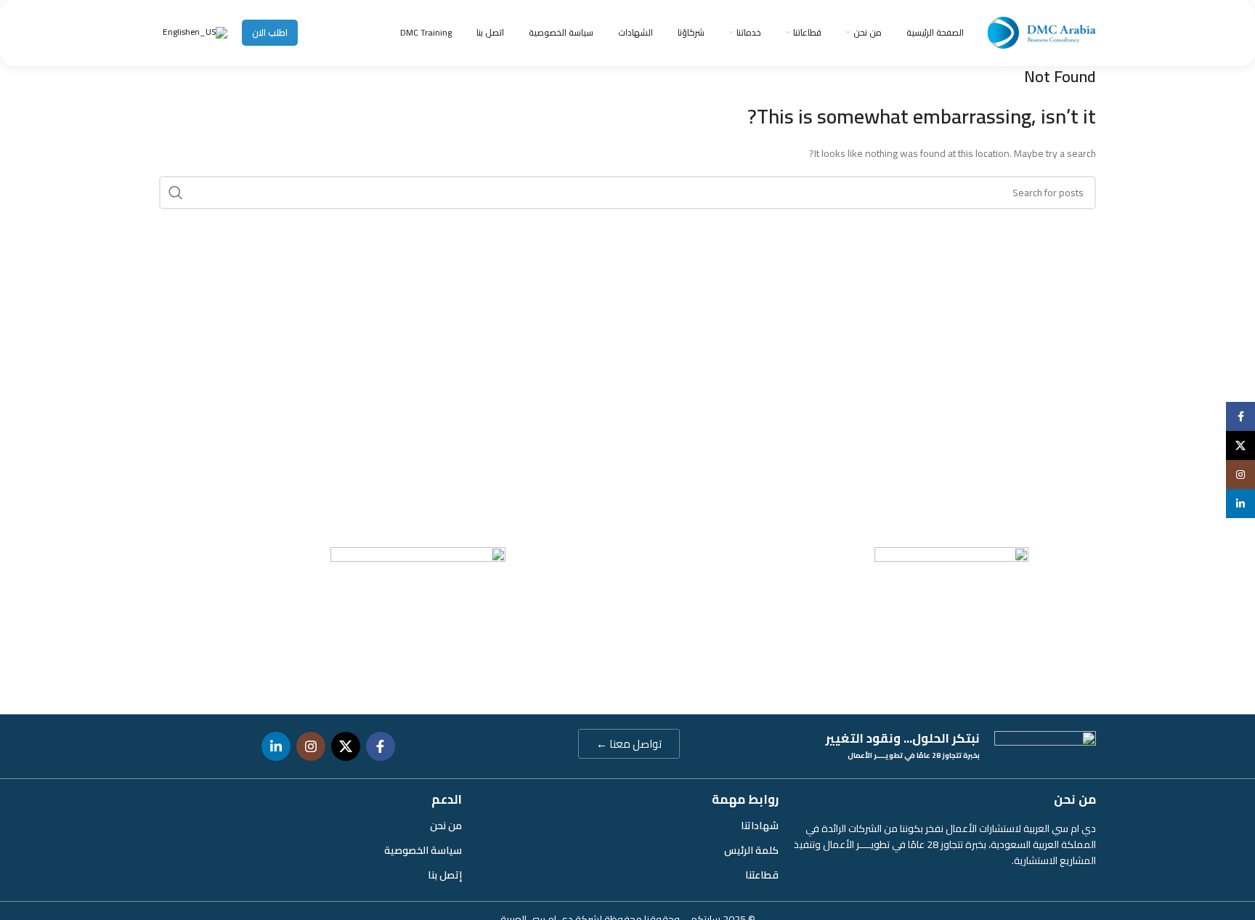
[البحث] (175, 192)
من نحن (446, 825)
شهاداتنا (760, 825)
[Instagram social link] (310, 746)
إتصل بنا (445, 874)
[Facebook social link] (380, 746)
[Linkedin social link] (276, 746)
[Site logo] (1041, 32)
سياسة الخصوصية (423, 850)
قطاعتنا (762, 874)
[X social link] (345, 746)
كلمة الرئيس (751, 850)
